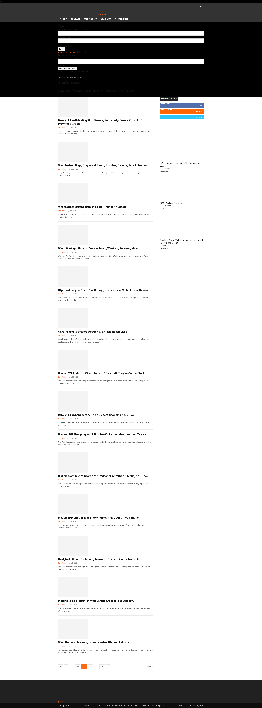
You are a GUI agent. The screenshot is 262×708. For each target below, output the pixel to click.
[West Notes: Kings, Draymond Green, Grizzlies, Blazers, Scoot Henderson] (73, 152)
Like (200, 106)
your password (64, 46)
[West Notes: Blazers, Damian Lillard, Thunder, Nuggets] (73, 193)
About (63, 19)
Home (60, 77)
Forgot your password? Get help (72, 52)
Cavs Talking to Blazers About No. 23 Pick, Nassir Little (92, 331)
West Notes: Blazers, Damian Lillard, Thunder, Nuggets (92, 206)
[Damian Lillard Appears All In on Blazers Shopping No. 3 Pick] (73, 401)
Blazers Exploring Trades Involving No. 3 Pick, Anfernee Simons (98, 517)
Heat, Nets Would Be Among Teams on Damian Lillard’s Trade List (99, 559)
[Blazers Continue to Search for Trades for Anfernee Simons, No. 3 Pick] (73, 462)
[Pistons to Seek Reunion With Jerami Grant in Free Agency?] (73, 587)
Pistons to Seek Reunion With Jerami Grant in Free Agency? (96, 600)
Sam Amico (62, 127)
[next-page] (108, 666)
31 (90, 667)
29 (78, 667)
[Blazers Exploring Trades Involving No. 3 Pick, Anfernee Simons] (73, 504)
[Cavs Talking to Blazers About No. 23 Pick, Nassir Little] (73, 318)
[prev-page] (60, 666)
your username (65, 37)
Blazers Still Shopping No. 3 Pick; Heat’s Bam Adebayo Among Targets (102, 434)
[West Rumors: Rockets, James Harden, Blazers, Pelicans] (73, 629)
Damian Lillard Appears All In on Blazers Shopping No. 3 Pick (96, 415)
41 (102, 667)
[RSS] (61, 701)
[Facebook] (59, 701)
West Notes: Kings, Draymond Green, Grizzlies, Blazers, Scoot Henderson (104, 165)
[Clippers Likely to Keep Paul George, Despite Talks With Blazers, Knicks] (73, 276)
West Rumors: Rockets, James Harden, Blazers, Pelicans (94, 642)
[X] (63, 701)
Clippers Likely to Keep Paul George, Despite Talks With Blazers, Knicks (103, 290)
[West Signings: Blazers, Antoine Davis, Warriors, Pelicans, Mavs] (73, 235)
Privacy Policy (198, 705)
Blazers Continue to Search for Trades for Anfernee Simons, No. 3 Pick (103, 476)
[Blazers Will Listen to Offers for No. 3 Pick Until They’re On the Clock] (73, 360)
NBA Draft (105, 19)
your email (62, 65)
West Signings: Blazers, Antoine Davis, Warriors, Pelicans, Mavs (98, 248)
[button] (200, 6)
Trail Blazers (71, 77)
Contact (75, 19)
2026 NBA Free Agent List (171, 203)
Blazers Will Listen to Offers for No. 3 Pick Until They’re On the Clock (101, 373)
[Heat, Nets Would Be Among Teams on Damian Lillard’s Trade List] (73, 546)
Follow (199, 111)
